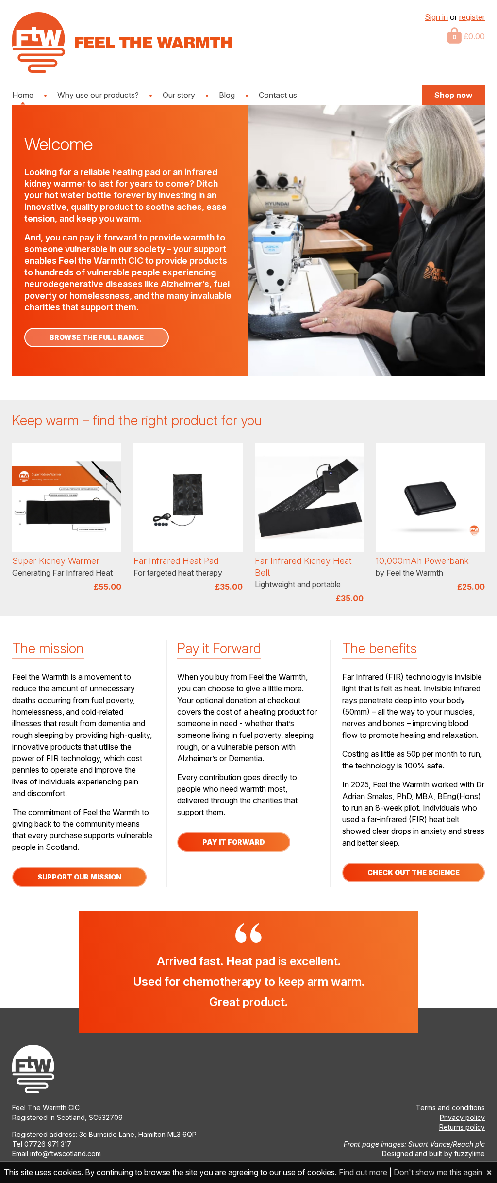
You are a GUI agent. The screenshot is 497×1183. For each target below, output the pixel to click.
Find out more (363, 1172)
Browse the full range (97, 337)
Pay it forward (233, 842)
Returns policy (462, 1127)
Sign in (436, 17)
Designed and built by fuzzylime (433, 1154)
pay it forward (108, 237)
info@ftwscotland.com (65, 1154)
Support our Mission (79, 877)
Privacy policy (462, 1117)
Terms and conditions (450, 1107)
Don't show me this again (438, 1172)
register (472, 17)
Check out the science (413, 872)
